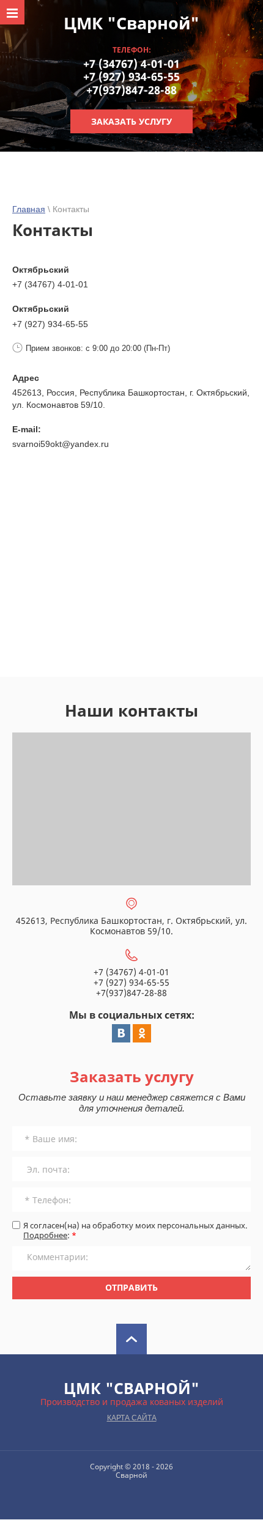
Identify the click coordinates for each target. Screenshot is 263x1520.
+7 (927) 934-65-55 (131, 76)
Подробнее (45, 1235)
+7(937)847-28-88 (131, 90)
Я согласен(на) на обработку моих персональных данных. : (135, 1230)
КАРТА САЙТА (132, 1418)
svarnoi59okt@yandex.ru (60, 444)
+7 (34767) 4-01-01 (131, 63)
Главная (28, 209)
